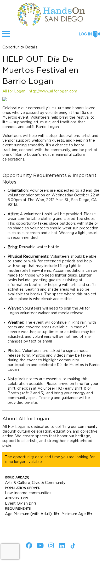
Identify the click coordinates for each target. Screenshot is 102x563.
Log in (85, 34)
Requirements (18, 508)
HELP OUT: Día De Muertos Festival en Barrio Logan (40, 70)
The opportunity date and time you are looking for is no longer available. (50, 459)
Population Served (23, 487)
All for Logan (13, 91)
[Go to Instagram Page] (50, 545)
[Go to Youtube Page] (39, 545)
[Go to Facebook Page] (28, 545)
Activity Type (17, 498)
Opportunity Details (19, 47)
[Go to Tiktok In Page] (72, 546)
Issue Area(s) (17, 477)
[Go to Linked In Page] (61, 545)
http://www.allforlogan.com (53, 91)
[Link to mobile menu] (6, 36)
